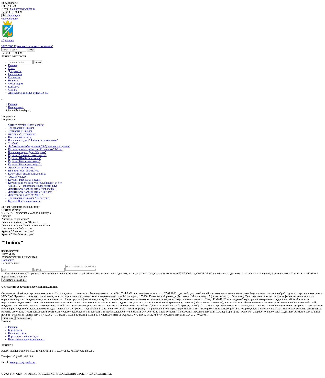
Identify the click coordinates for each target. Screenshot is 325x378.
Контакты (13, 86)
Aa (4, 15)
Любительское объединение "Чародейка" (32, 188)
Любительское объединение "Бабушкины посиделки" (39, 146)
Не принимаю (23, 318)
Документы (14, 71)
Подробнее (7, 259)
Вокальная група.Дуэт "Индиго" (27, 152)
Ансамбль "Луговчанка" (22, 134)
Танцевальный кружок (21, 127)
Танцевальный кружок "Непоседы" (28, 198)
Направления (16, 107)
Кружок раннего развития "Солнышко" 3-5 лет (35, 149)
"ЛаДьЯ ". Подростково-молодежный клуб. (33, 185)
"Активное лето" (18, 176)
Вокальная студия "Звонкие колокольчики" (33, 140)
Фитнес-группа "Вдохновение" (26, 124)
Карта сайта (15, 330)
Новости (13, 80)
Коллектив (14, 77)
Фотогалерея (15, 83)
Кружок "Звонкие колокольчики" (27, 155)
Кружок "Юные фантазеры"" (25, 164)
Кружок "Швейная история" (24, 158)
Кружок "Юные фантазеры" (24, 161)
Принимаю (8, 318)
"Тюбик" (13, 143)
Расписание (15, 74)
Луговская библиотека (21, 167)
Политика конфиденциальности (26, 339)
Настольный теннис (19, 137)
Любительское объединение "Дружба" (30, 191)
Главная (12, 65)
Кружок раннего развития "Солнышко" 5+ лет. (35, 182)
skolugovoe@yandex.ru (22, 8)
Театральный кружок (20, 130)
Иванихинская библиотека (23, 170)
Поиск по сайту (17, 333)
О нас (11, 68)
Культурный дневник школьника (27, 173)
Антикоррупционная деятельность (28, 92)
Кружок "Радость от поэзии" (24, 179)
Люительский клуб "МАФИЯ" (26, 194)
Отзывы (12, 89)
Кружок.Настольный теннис (24, 201)
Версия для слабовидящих (23, 336)
